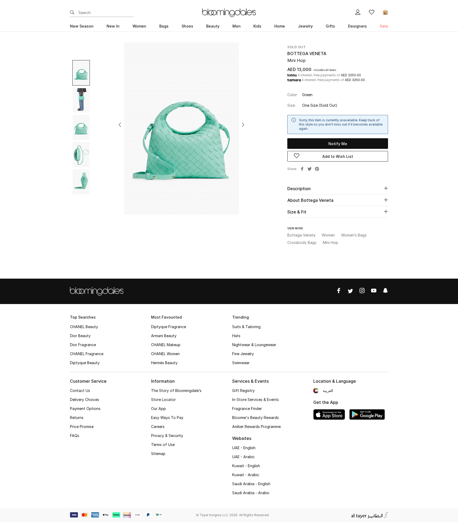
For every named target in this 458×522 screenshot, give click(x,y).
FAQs (74, 435)
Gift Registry (243, 390)
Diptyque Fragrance (168, 326)
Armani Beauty (164, 335)
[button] (120, 125)
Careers (158, 426)
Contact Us (80, 390)
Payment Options (85, 408)
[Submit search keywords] (72, 13)
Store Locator (163, 399)
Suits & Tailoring (246, 326)
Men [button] (236, 26)
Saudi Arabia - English (251, 483)
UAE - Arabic (243, 456)
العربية (328, 390)
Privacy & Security (167, 435)
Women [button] (139, 26)
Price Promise (82, 426)
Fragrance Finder (247, 408)
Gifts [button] (330, 26)
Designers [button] (357, 26)
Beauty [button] (212, 26)
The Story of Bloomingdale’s (176, 390)
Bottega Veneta (306, 53)
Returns (76, 417)
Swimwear (241, 362)
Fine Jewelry (243, 353)
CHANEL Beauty (84, 326)
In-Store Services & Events (255, 399)
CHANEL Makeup (165, 344)
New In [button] (113, 26)
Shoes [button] (187, 26)
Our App (158, 408)
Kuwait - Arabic (245, 474)
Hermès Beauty (164, 362)
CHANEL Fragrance (86, 353)
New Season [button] (82, 26)
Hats (236, 335)
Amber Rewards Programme (256, 426)
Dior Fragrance (83, 344)
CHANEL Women (165, 353)
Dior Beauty (80, 335)
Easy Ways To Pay (167, 417)
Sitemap (158, 453)
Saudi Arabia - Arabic (251, 492)
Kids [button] (257, 26)
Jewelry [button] (305, 26)
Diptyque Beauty (85, 362)
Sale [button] (384, 26)
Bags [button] (164, 26)
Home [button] (279, 26)
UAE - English (244, 447)
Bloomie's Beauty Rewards (255, 417)
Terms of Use (163, 444)
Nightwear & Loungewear (254, 344)
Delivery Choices (84, 399)
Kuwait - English (246, 465)
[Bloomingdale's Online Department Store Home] (229, 12)
